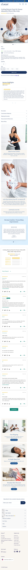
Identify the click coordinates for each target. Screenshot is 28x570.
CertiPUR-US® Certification (6, 538)
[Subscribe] (23, 502)
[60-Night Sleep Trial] (14, 451)
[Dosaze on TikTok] (19, 551)
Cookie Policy (16, 540)
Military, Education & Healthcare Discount (6, 541)
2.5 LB (7, 68)
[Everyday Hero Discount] (14, 474)
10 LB (17, 68)
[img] (15, 84)
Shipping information (5, 116)
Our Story (2, 535)
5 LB (12, 68)
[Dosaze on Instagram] (14, 551)
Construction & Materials (6, 113)
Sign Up (14, 489)
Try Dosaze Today (14, 439)
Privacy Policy (16, 538)
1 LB (3, 68)
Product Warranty (17, 545)
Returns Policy (16, 537)
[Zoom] (26, 41)
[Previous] (2, 29)
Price (2, 46)
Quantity (3, 61)
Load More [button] (14, 409)
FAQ (2, 543)
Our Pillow (3, 537)
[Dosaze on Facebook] (17, 551)
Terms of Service (17, 541)
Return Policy (4, 121)
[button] (4, 13)
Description (3, 110)
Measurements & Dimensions (7, 118)
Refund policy (16, 543)
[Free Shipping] (14, 426)
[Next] (26, 29)
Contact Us (16, 535)
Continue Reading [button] (5, 288)
